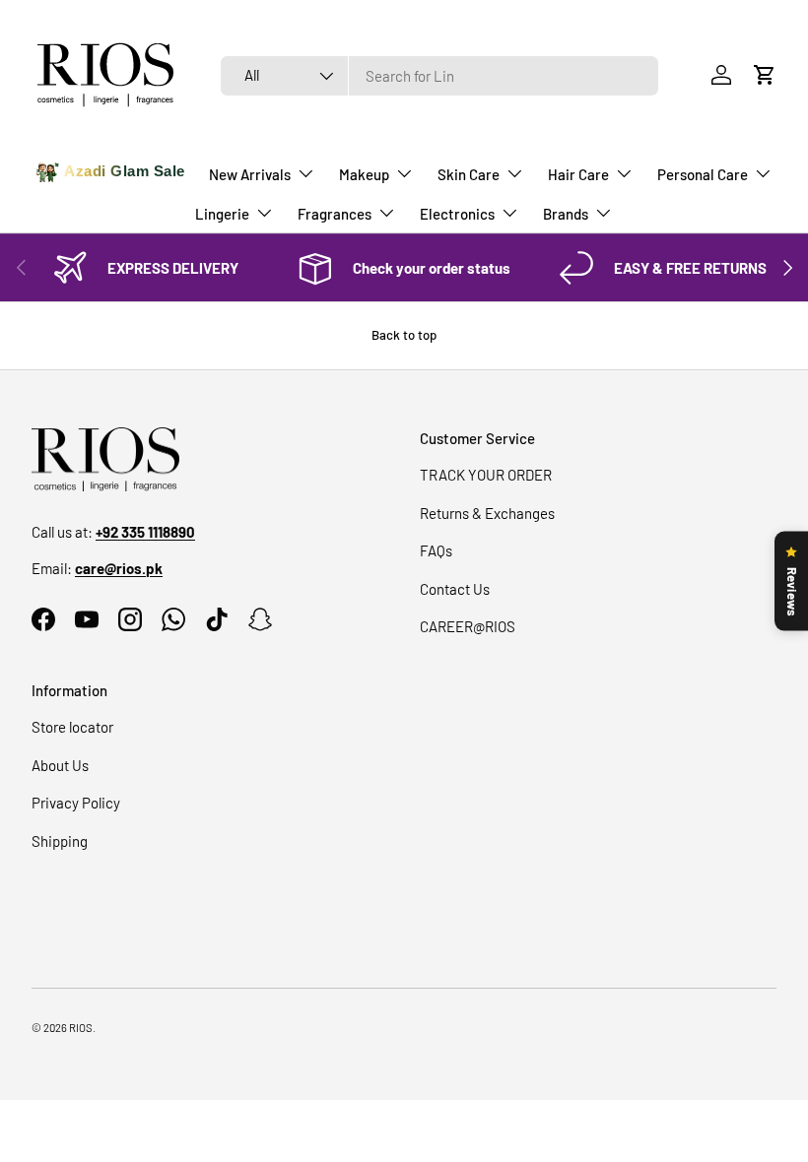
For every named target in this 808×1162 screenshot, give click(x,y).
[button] (764, 75)
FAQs (436, 550)
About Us (60, 765)
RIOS (81, 1027)
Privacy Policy (76, 802)
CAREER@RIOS (467, 626)
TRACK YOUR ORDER (486, 475)
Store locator (72, 727)
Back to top (404, 335)
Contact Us (455, 589)
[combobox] (440, 76)
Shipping (60, 841)
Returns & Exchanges (487, 513)
